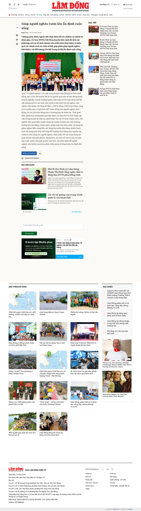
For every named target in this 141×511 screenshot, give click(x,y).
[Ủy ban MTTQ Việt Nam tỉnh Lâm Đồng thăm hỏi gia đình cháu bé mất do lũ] (94, 91)
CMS (116, 509)
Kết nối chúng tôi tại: (92, 469)
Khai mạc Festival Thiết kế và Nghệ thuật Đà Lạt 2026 (83, 344)
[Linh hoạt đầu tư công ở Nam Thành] (53, 300)
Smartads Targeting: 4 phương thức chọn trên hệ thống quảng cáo (110, 134)
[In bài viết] (17, 44)
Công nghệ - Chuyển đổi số (99, 15)
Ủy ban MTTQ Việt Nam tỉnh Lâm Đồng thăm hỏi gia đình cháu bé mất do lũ (109, 92)
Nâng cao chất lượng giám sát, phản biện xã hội (22, 403)
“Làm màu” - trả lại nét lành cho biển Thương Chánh (52, 403)
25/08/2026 (29, 4)
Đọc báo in (14, 8)
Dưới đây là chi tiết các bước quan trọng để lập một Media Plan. (67, 250)
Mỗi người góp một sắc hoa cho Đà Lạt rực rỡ (22, 434)
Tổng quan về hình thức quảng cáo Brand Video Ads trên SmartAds (101, 120)
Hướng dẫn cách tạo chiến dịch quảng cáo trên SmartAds (110, 149)
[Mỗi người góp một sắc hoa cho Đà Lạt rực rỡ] (22, 421)
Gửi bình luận (29, 233)
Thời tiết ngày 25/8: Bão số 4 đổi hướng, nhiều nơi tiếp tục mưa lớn (22, 314)
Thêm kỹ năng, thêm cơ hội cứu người (84, 313)
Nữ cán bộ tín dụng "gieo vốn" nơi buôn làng (52, 344)
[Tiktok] (103, 469)
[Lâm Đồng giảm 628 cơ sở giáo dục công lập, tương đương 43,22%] (84, 390)
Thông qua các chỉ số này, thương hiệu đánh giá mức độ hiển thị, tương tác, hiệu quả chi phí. (65, 202)
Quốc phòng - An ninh (57, 15)
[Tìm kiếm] (18, 5)
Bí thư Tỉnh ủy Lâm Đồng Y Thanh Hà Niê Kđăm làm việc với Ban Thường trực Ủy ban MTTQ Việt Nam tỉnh (109, 31)
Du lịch (79, 15)
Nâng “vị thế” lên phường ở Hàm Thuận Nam (21, 372)
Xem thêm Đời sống (18, 287)
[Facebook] (112, 469)
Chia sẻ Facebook (29, 153)
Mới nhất (14, 15)
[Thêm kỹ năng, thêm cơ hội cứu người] (84, 300)
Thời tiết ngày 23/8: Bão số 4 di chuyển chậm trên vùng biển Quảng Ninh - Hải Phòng (53, 373)
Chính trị (21, 15)
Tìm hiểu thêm (76, 212)
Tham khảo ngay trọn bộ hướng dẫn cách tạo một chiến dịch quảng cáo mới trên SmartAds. (103, 156)
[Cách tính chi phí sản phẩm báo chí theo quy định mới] (84, 360)
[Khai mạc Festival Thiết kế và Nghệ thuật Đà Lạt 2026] (84, 331)
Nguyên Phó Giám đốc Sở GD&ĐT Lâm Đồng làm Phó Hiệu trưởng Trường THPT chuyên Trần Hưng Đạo (119, 294)
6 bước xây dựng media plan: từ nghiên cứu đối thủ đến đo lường (69, 245)
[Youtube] (107, 469)
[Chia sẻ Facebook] (17, 35)
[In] (40, 153)
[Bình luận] (17, 39)
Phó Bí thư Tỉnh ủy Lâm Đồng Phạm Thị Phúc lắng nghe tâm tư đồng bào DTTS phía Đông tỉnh (65, 172)
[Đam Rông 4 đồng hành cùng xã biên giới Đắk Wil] (22, 331)
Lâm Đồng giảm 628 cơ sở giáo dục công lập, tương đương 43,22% (83, 404)
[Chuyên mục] (10, 4)
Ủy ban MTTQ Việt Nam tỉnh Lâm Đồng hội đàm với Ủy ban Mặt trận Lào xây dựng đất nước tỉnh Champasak (109, 57)
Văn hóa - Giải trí (70, 15)
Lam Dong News (127, 8)
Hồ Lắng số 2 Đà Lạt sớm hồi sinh (117, 332)
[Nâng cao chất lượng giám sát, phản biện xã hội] (22, 390)
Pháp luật (46, 15)
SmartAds (28, 212)
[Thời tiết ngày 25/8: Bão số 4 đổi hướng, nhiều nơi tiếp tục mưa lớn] (22, 300)
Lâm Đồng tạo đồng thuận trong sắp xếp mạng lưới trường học (118, 323)
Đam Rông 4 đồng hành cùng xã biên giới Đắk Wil (21, 344)
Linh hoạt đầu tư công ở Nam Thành (52, 313)
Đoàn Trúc (24, 33)
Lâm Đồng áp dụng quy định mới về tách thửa (117, 314)
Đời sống (39, 15)
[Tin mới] (14, 4)
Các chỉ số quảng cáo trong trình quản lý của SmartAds (65, 196)
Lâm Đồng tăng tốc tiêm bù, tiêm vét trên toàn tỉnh (51, 434)
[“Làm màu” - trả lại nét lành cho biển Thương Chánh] (53, 390)
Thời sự (27, 15)
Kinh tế (33, 15)
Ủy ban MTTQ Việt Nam (31, 158)
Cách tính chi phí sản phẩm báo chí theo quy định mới (83, 372)
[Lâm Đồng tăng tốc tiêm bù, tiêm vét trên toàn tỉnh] (53, 421)
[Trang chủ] (10, 14)
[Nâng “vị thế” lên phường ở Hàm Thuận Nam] (22, 360)
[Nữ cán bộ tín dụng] (53, 331)
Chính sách (86, 15)
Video (111, 15)
